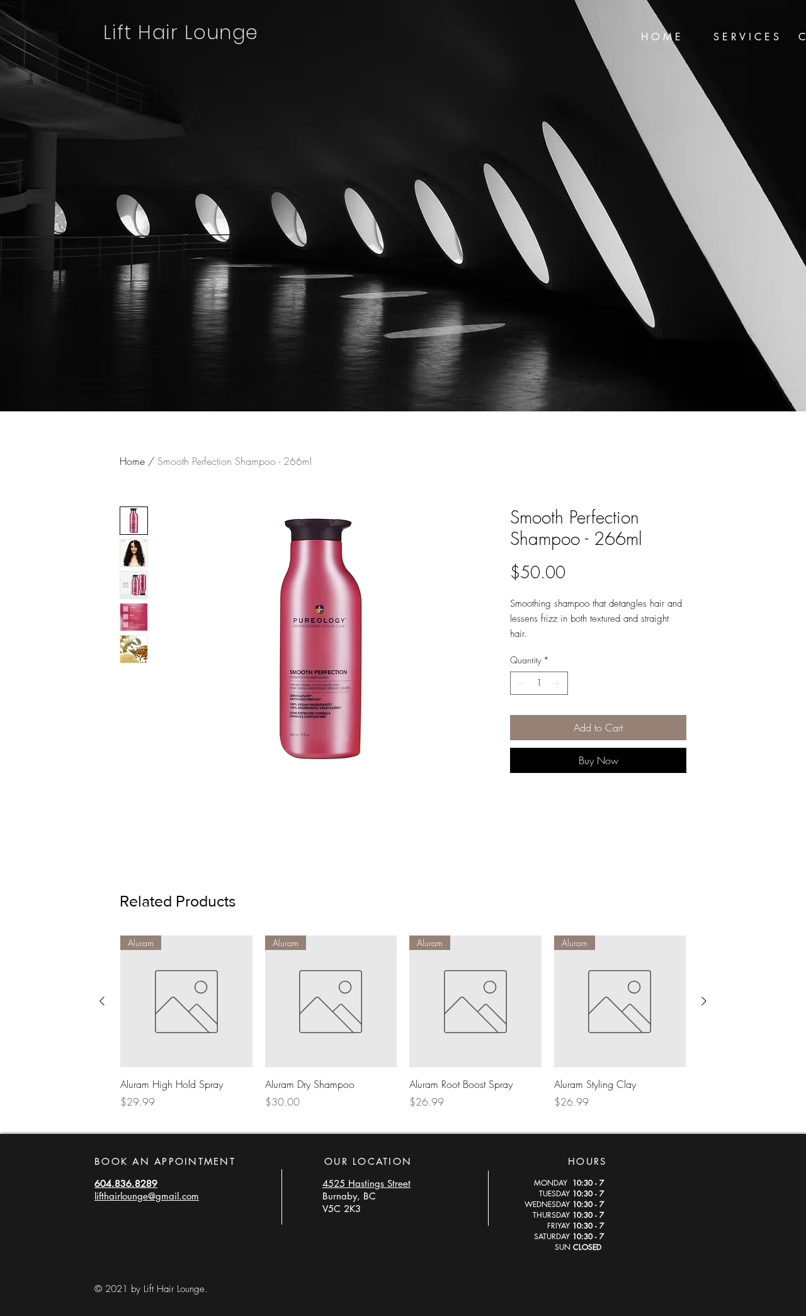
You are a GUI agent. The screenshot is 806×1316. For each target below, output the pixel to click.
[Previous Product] (102, 1001)
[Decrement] (520, 683)
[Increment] (558, 683)
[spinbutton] (539, 683)
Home (132, 461)
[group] (403, 1029)
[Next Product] (704, 1001)
